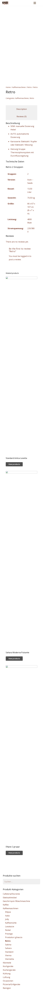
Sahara (8, 948)
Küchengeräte (9, 970)
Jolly (7, 919)
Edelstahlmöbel (10, 897)
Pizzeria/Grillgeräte (11, 984)
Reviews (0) (22, 116)
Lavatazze (9, 926)
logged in (25, 256)
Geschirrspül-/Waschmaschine (16, 901)
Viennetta (9, 959)
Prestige (9, 933)
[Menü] (35, 3)
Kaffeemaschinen (19, 87)
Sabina (8, 944)
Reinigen (7, 988)
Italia (7, 915)
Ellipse (8, 912)
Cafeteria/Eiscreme (11, 894)
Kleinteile (7, 962)
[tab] (21, 109)
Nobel (8, 930)
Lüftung (6, 977)
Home (8, 87)
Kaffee (6, 904)
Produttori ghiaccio (13, 937)
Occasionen (8, 980)
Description (21, 109)
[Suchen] (39, 3)
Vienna (8, 955)
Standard (9, 952)
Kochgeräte (8, 966)
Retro (29, 87)
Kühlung (7, 973)
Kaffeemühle (10, 922)
